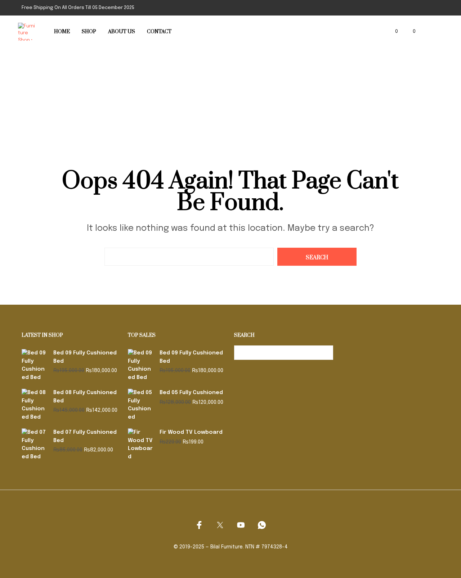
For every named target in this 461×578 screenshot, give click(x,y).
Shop (89, 31)
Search (326, 352)
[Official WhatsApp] (262, 525)
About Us (121, 31)
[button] (392, 31)
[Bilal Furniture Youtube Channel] (241, 525)
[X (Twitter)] (220, 525)
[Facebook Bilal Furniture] (199, 525)
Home (62, 31)
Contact (159, 31)
